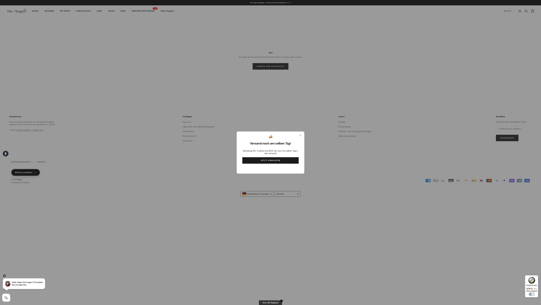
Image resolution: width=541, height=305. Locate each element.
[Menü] (536, 277)
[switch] (532, 294)
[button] (5, 153)
